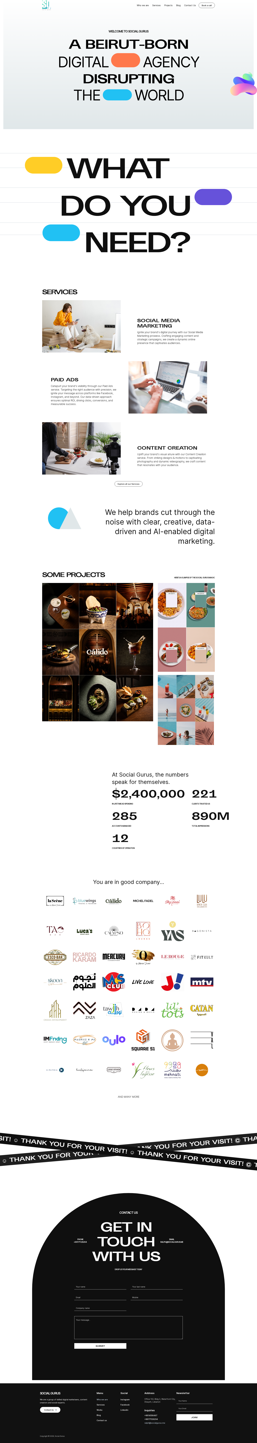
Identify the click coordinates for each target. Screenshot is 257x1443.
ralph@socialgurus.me (154, 1423)
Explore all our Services (128, 484)
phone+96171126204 (80, 1240)
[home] (46, 5)
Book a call (207, 5)
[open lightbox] (98, 652)
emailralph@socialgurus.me (171, 1240)
